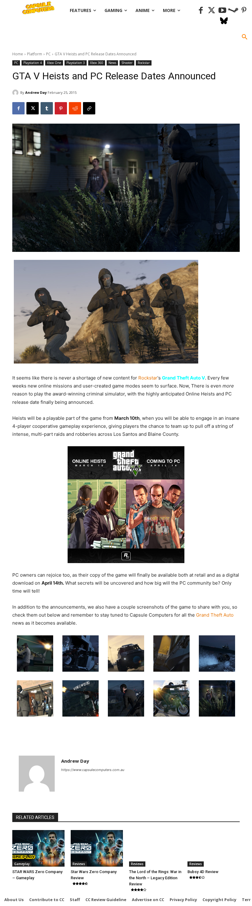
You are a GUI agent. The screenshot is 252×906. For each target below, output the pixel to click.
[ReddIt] (75, 108)
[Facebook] (201, 10)
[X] (32, 108)
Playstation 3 (75, 63)
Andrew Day (36, 92)
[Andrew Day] (16, 92)
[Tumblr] (47, 108)
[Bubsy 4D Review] (213, 848)
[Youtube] (222, 10)
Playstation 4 (32, 63)
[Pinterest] (244, 10)
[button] (244, 37)
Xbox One (54, 63)
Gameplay (22, 864)
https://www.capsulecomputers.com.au (92, 770)
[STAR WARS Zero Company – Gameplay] (38, 848)
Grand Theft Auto (214, 615)
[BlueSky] (224, 21)
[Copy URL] (89, 108)
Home (17, 54)
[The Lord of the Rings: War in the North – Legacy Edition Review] (155, 848)
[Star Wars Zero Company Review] (97, 848)
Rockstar (144, 63)
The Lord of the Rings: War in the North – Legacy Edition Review (155, 877)
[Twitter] (211, 10)
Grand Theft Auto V (183, 378)
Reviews (79, 864)
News (112, 63)
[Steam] (233, 10)
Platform (34, 54)
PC (48, 54)
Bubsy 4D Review (203, 871)
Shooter (126, 63)
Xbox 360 (96, 63)
